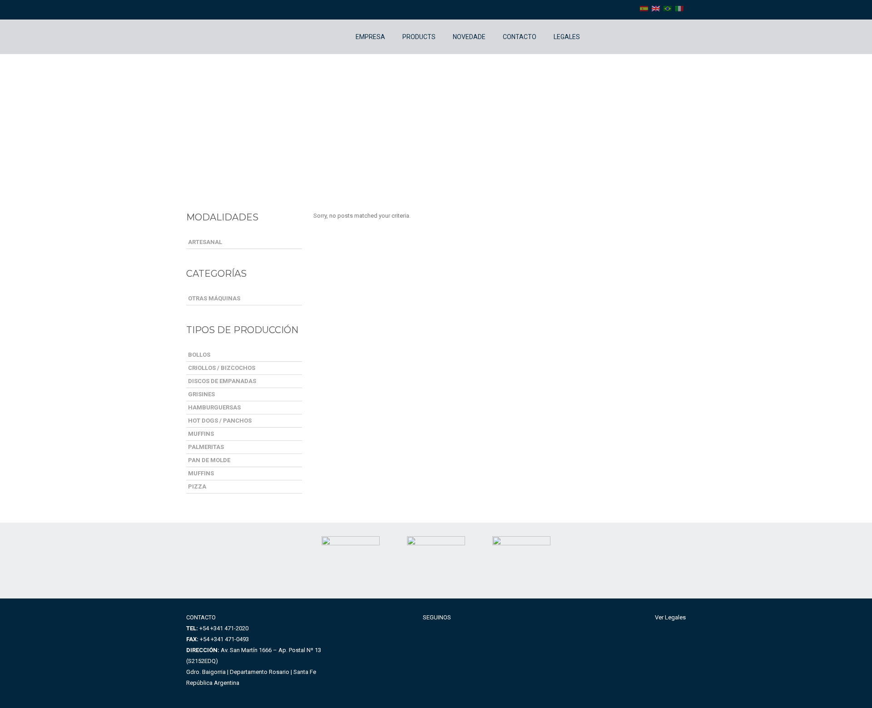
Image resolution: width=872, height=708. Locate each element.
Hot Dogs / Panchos (220, 420)
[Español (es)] (644, 8)
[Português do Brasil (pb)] (668, 8)
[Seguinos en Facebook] (595, 37)
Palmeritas (206, 447)
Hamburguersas (214, 407)
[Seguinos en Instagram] (609, 37)
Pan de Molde (209, 460)
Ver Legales (670, 617)
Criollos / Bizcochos (221, 367)
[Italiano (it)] (679, 8)
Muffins (201, 433)
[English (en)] (656, 8)
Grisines (201, 394)
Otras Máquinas (214, 298)
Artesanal (205, 242)
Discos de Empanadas (222, 381)
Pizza (197, 486)
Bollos (199, 354)
